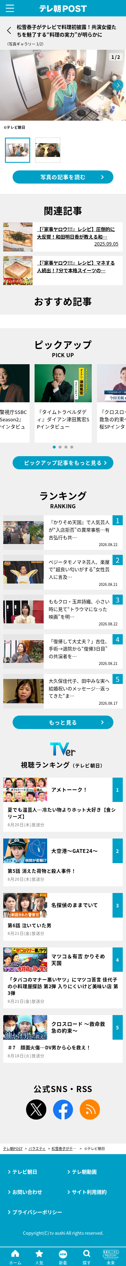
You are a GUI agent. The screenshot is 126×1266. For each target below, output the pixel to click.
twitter (36, 1109)
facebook (63, 1109)
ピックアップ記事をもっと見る (63, 462)
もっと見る (63, 722)
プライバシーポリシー (37, 1212)
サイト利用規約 (89, 1191)
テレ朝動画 (84, 1171)
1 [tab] (54, 447)
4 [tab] (71, 447)
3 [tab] (65, 447)
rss (90, 1109)
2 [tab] (60, 447)
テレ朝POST (63, 9)
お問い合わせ (27, 1191)
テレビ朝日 (24, 1171)
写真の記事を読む (63, 177)
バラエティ (37, 1149)
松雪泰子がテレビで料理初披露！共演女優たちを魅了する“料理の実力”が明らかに (67, 1149)
